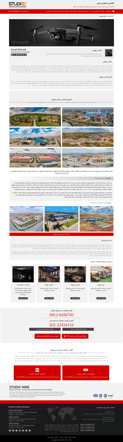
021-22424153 (14, 11)
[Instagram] (19, 430)
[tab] (61, 178)
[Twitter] (23, 430)
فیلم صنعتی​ (73, 11)
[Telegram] (16, 430)
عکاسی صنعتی (95, 11)
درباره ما (102, 11)
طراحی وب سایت (65, 11)
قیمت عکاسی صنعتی (82, 11)
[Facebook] (26, 430)
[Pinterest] (29, 430)
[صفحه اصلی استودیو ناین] (113, 11)
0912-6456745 (61, 314)
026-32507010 (87, 430)
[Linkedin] (10, 430)
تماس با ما (48, 11)
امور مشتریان (56, 11)
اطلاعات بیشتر (101, 298)
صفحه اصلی (109, 11)
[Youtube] (13, 430)
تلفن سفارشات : (24, 11)
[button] (26, 55)
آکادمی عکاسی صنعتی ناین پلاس (61, 350)
